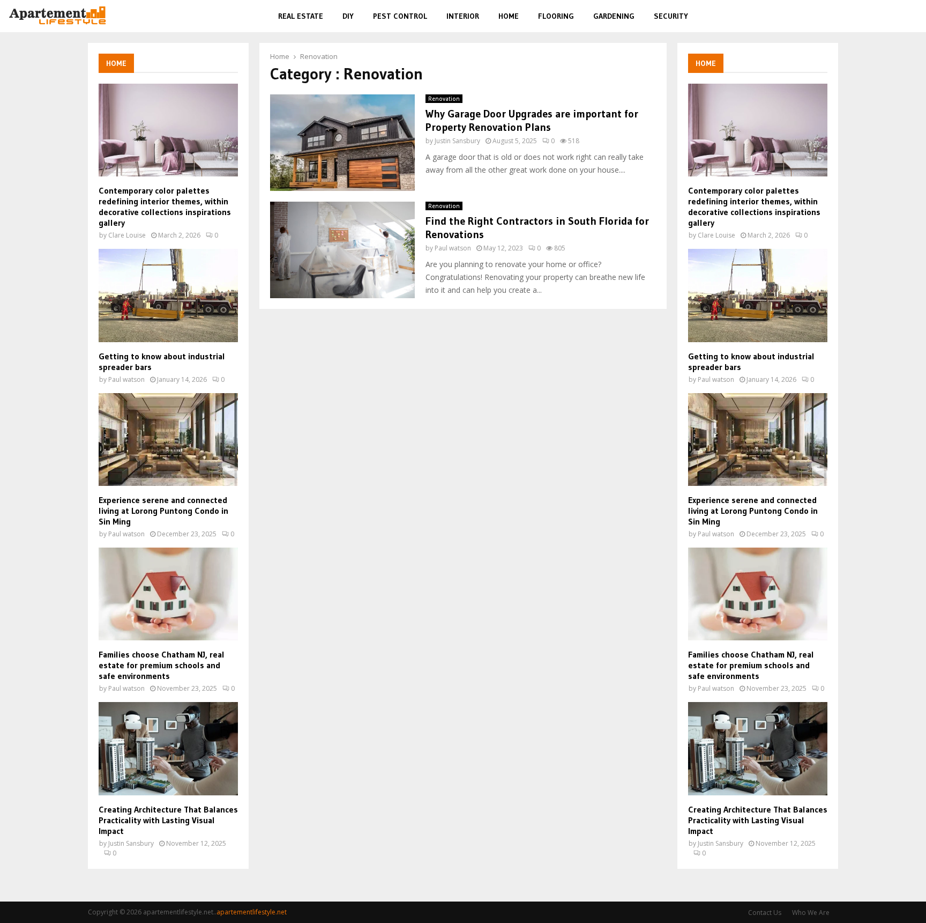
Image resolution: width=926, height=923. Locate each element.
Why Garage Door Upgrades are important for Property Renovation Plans (531, 120)
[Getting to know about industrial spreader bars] (168, 295)
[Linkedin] (898, 16)
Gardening (613, 16)
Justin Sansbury (457, 140)
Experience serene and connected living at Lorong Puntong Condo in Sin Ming (163, 510)
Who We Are (811, 912)
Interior (462, 16)
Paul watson (453, 248)
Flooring (556, 16)
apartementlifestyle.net (251, 912)
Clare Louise (127, 235)
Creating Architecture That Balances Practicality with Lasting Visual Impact (168, 820)
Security (671, 16)
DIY (348, 16)
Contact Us (764, 912)
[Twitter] (873, 16)
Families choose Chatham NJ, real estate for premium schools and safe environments (162, 665)
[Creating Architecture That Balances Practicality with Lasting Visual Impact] (168, 748)
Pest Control (400, 16)
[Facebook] (862, 16)
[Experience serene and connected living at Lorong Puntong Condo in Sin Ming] (168, 439)
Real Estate (300, 16)
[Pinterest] (886, 16)
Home (508, 16)
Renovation (444, 98)
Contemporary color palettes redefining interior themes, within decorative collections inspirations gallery (165, 206)
